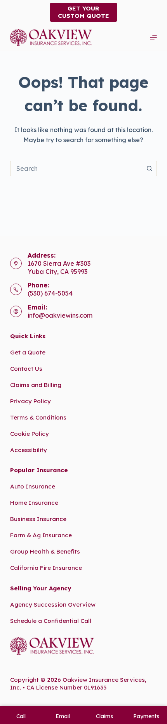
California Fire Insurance (46, 567)
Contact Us (26, 368)
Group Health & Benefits (45, 551)
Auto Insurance (32, 486)
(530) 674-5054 (50, 293)
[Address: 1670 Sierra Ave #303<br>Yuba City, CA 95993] (16, 263)
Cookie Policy (29, 433)
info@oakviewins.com (60, 315)
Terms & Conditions (38, 417)
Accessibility (28, 450)
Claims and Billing (35, 385)
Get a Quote (27, 352)
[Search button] (149, 168)
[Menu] (153, 37)
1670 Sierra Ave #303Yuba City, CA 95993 (59, 267)
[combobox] (76, 168)
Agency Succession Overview (53, 604)
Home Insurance (34, 502)
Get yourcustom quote (83, 12)
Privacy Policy (30, 401)
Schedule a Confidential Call (50, 620)
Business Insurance (38, 519)
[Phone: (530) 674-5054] (16, 289)
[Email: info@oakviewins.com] (16, 311)
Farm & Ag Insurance (41, 535)
